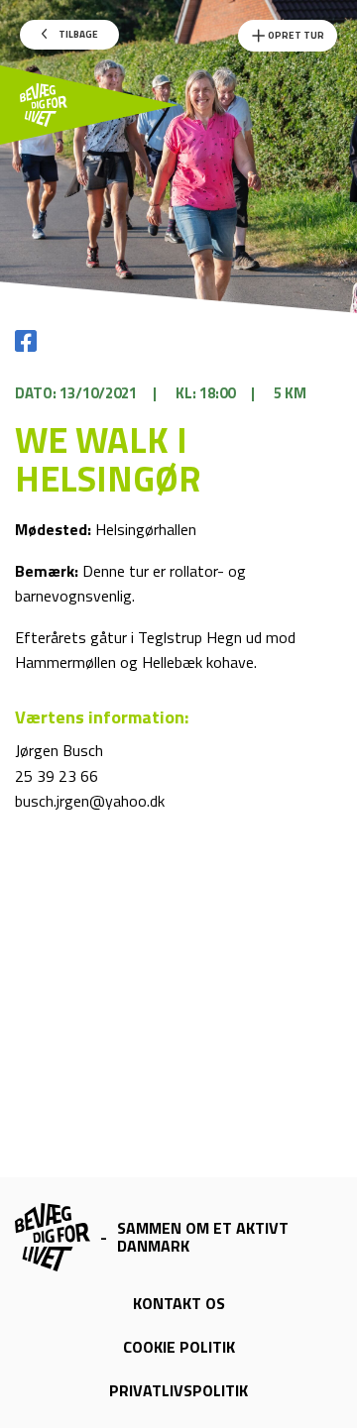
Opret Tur (295, 35)
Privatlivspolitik (178, 1390)
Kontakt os (179, 1303)
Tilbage (77, 34)
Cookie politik (179, 1347)
